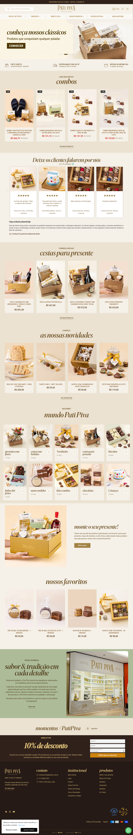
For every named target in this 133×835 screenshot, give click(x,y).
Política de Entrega (74, 789)
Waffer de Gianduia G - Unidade (82, 632)
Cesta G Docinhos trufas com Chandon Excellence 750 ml (82, 303)
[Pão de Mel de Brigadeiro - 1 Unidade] (19, 608)
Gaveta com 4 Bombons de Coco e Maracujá (82, 385)
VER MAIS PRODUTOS (66, 146)
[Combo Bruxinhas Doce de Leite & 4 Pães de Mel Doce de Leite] (114, 108)
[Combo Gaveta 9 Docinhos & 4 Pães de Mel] (82, 108)
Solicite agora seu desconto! (107, 755)
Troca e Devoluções (74, 792)
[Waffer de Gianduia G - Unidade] (82, 608)
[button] (7, 190)
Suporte (105, 822)
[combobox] (19, 9)
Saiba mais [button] (21, 825)
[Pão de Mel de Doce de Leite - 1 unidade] (50, 608)
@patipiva (94, 728)
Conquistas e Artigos (74, 796)
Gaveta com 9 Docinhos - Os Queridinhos (113, 632)
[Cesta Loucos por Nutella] (50, 280)
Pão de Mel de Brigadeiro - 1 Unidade (19, 632)
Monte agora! (82, 545)
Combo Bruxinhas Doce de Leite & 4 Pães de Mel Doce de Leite (114, 132)
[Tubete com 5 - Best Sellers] (50, 362)
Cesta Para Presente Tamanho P (114, 303)
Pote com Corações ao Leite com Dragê (114, 385)
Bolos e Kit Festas (105, 778)
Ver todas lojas (9, 788)
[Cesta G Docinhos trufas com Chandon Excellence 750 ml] (82, 280)
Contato (70, 782)
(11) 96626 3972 (44, 778)
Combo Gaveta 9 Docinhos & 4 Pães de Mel (82, 131)
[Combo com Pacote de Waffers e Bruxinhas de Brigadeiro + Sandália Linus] (19, 108)
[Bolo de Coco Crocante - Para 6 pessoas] (19, 362)
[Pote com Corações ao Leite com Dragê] (114, 362)
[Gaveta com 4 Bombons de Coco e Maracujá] (82, 362)
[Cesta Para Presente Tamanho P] (114, 280)
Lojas (69, 778)
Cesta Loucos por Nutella (51, 302)
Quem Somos (72, 775)
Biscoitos (102, 789)
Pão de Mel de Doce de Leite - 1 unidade (50, 632)
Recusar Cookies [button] (11, 830)
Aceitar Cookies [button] (29, 830)
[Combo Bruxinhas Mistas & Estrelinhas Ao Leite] (50, 108)
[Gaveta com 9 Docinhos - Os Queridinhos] (114, 608)
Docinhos (102, 782)
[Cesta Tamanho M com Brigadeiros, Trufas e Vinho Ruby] (19, 280)
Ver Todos (103, 792)
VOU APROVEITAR (66, 398)
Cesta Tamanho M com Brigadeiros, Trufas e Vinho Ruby (19, 304)
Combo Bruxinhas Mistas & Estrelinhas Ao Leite (51, 131)
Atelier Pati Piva (73, 785)
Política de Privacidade (93, 822)
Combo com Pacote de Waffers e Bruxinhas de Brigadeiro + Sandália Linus (19, 132)
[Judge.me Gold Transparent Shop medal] (123, 812)
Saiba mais (31, 707)
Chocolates (103, 785)
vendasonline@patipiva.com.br (48, 775)
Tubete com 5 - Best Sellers (50, 384)
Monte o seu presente (106, 775)
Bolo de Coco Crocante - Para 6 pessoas (19, 385)
